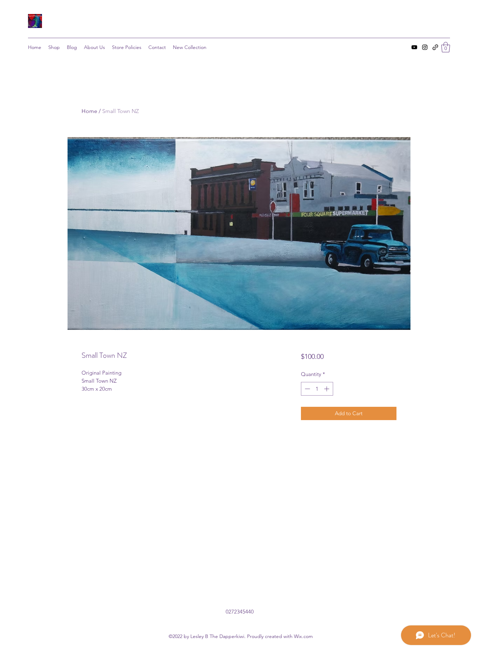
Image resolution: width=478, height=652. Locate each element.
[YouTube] (414, 47)
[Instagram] (424, 47)
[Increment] (327, 388)
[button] (445, 47)
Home (89, 111)
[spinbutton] (317, 388)
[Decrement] (306, 388)
